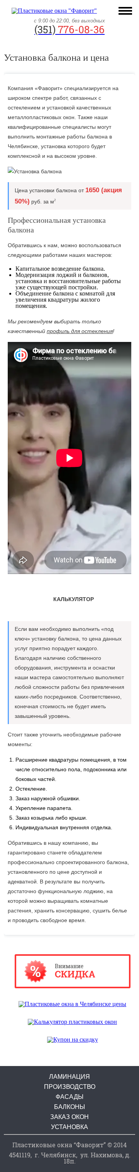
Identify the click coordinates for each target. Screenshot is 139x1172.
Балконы (69, 1107)
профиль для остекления (80, 331)
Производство (69, 1087)
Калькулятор (73, 599)
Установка (69, 1127)
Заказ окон (69, 1117)
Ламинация (69, 1077)
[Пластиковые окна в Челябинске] (54, 10)
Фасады (69, 1097)
